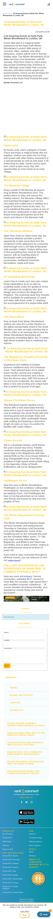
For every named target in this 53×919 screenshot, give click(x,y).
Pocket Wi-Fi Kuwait (10, 875)
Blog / (11, 13)
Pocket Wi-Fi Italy (9, 871)
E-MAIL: (7, 640)
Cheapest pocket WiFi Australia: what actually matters (25, 743)
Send (7, 666)
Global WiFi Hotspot (21, 695)
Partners (32, 856)
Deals (31, 852)
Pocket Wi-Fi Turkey (10, 883)
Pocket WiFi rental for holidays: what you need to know (25, 763)
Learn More (24, 911)
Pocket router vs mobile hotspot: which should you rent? (26, 724)
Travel (14, 688)
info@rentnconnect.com (26, 794)
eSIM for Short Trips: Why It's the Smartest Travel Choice (26, 734)
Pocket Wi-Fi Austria (10, 856)
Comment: (8, 648)
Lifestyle (15, 703)
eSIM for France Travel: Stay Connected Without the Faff (23, 772)
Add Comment (24, 623)
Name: (6, 632)
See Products (7, 834)
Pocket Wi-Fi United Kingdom (10, 887)
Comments (25, 609)
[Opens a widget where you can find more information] (44, 915)
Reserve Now (7, 849)
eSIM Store (6, 842)
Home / (5, 13)
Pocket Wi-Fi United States (12, 892)
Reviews (5, 845)
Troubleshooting (35, 838)
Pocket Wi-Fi (7, 838)
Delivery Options (35, 842)
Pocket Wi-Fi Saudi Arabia (12, 879)
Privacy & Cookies (26, 899)
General (32, 834)
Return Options (35, 845)
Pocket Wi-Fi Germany (11, 860)
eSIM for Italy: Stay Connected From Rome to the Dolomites (24, 753)
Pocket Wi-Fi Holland (10, 863)
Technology (17, 710)
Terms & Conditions (26, 901)
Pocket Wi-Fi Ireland (10, 867)
